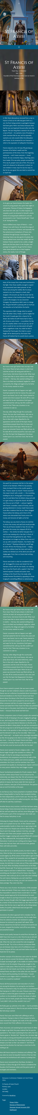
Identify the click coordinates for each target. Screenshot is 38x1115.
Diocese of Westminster (17, 1105)
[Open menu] (19, 3)
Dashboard (13, 1110)
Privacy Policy (14, 1102)
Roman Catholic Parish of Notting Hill (17, 1079)
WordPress (12, 1095)
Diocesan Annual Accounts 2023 (20, 1107)
